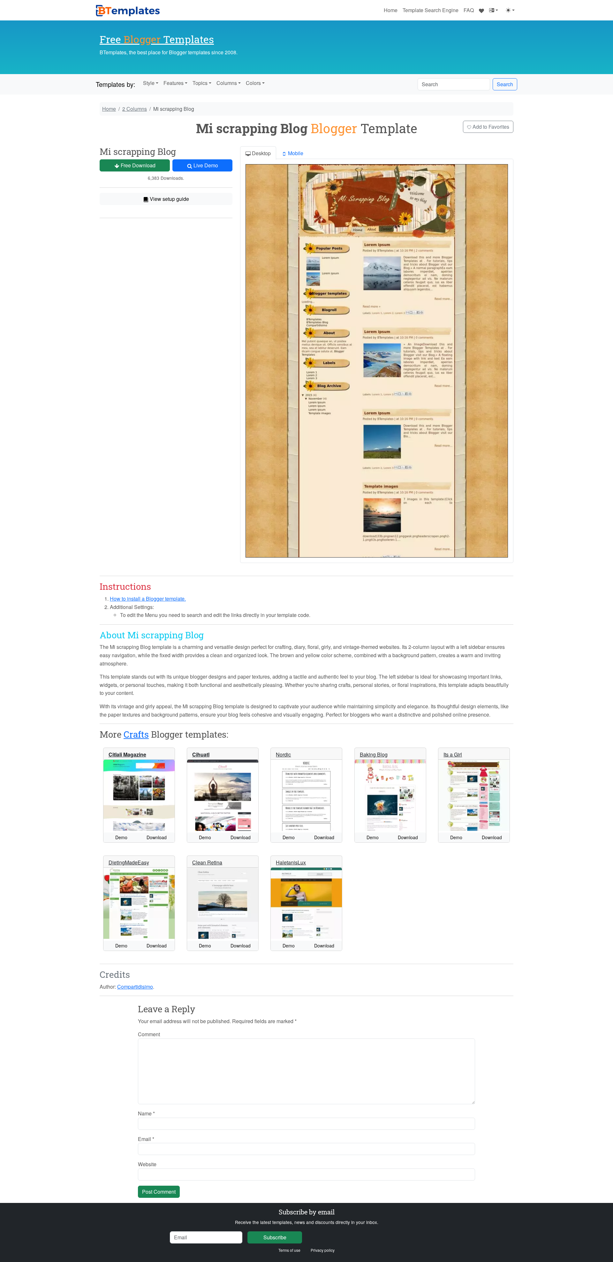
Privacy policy (323, 1250)
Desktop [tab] (261, 153)
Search (505, 84)
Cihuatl (200, 754)
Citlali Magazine (127, 754)
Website (147, 1164)
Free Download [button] (137, 165)
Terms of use (289, 1250)
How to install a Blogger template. (148, 598)
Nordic (283, 754)
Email (146, 1139)
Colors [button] (253, 83)
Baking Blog (374, 754)
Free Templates (157, 39)
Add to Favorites (490, 126)
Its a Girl (452, 754)
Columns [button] (226, 83)
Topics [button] (200, 83)
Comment (149, 1034)
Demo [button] (121, 837)
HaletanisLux (291, 862)
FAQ (469, 10)
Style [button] (149, 83)
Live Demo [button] (205, 165)
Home (390, 10)
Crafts (136, 734)
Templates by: (115, 84)
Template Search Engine (430, 10)
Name (146, 1113)
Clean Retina (207, 862)
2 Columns (134, 108)
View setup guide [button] (168, 198)
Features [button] (173, 83)
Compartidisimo (135, 986)
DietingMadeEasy (129, 862)
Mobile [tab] (295, 153)
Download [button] (157, 837)
